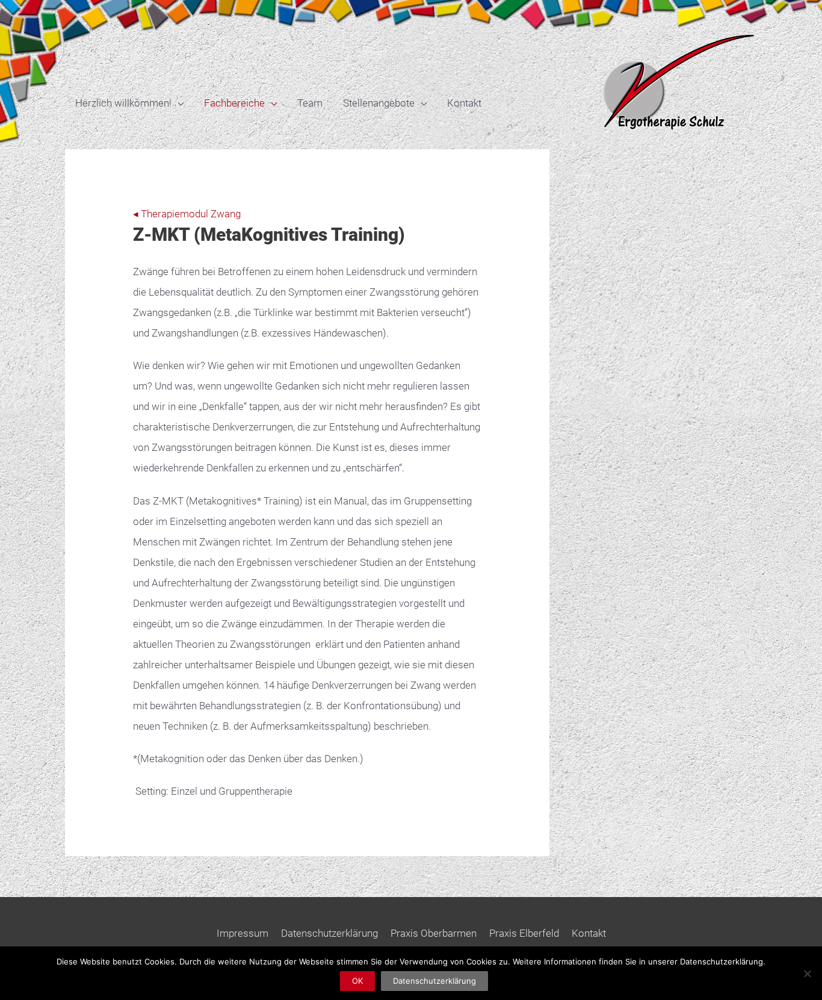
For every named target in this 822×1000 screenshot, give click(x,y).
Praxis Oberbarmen (434, 933)
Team (310, 103)
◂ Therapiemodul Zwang (187, 214)
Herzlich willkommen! (123, 103)
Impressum (242, 933)
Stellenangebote (379, 103)
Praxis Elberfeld (524, 933)
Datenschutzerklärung (329, 933)
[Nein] (807, 973)
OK (357, 981)
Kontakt (464, 103)
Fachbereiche (234, 103)
